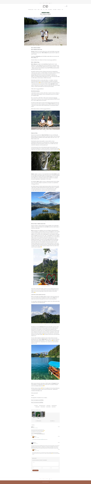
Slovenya (48, 12)
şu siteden (50, 66)
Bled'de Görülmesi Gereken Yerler (42, 405)
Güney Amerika (50, 9)
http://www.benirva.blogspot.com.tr (37, 432)
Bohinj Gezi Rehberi (48, 405)
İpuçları (35, 9)
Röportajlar (59, 9)
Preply (29, 6)
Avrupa (46, 9)
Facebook (25, 6)
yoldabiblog (42, 15)
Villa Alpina (55, 98)
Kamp (62, 9)
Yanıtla (59, 426)
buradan (45, 109)
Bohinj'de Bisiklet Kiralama (54, 405)
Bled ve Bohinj (44, 12)
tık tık (51, 60)
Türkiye (39, 9)
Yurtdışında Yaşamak (30, 9)
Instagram (24, 6)
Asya (43, 9)
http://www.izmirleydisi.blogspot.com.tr (41, 433)
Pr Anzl (48, 99)
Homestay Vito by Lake (51, 102)
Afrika (41, 9)
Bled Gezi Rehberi (36, 405)
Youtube (27, 6)
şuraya (38, 89)
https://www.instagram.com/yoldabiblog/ (37, 400)
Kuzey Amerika (54, 9)
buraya (34, 184)
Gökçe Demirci (33, 442)
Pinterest (26, 6)
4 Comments (48, 15)
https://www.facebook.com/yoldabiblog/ (37, 402)
